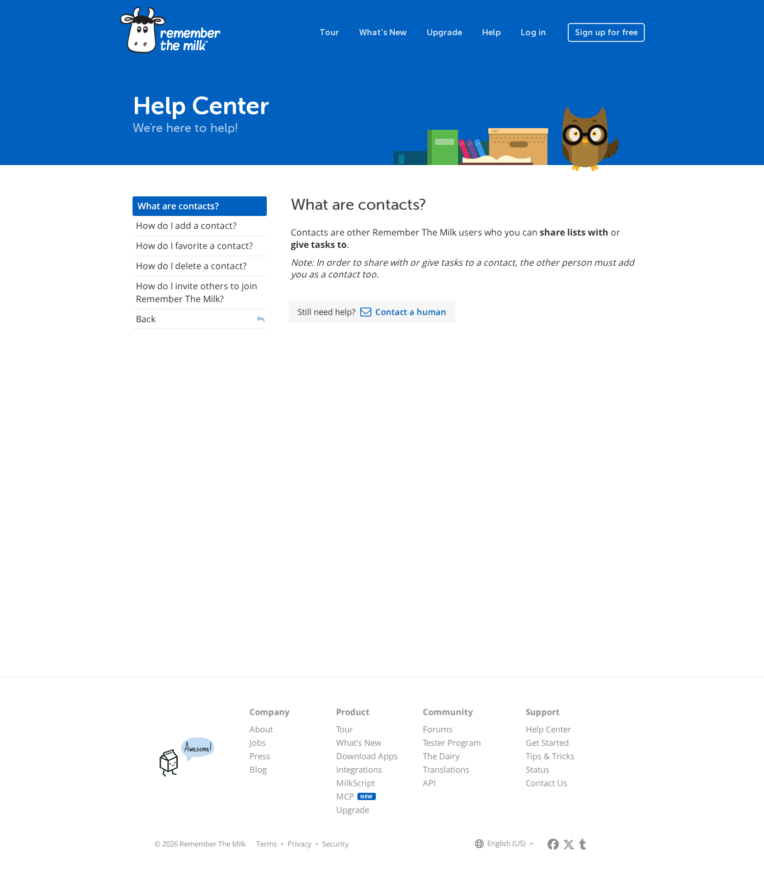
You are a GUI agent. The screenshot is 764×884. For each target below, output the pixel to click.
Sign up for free (606, 32)
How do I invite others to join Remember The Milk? (196, 292)
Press (259, 755)
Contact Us (546, 782)
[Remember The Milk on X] (568, 844)
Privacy (299, 844)
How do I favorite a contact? (194, 245)
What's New (383, 32)
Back (145, 319)
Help (491, 32)
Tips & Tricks (550, 755)
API (429, 782)
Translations (446, 769)
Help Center (548, 729)
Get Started (547, 742)
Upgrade (444, 32)
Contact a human (410, 311)
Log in (533, 32)
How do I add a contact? (186, 225)
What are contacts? (178, 206)
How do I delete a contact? (191, 266)
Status (537, 769)
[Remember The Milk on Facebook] (553, 844)
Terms (266, 844)
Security (335, 844)
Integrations (359, 769)
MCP (354, 796)
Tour (329, 32)
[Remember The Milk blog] (582, 844)
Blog (258, 769)
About (261, 729)
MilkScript (355, 782)
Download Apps (367, 755)
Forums (437, 729)
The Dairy (441, 755)
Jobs (257, 742)
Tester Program (452, 742)
